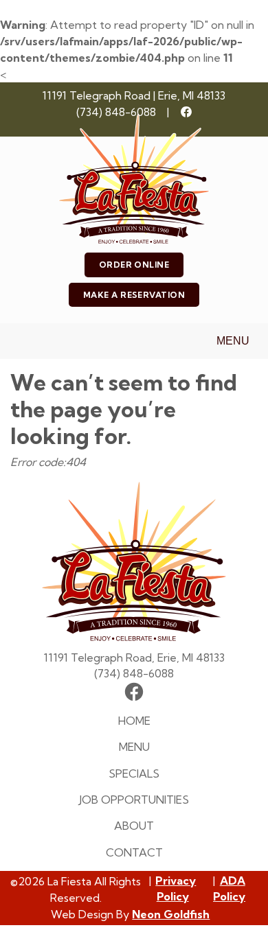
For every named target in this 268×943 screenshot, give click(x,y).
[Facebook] (186, 112)
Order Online (134, 264)
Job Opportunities (134, 799)
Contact (134, 852)
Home (134, 720)
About (134, 826)
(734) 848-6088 (116, 112)
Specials (134, 773)
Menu (232, 341)
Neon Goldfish (171, 914)
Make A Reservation (134, 295)
